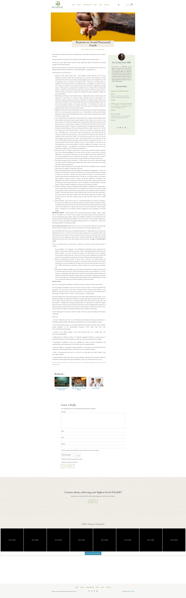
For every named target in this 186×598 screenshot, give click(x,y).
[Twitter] (120, 127)
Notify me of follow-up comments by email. (72, 459)
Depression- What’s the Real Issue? (61, 388)
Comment (63, 411)
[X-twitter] (91, 591)
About (79, 4)
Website (63, 444)
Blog (95, 4)
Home (73, 4)
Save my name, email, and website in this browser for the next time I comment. (80, 450)
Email (62, 437)
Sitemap (75, 591)
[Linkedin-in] (125, 127)
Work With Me (87, 4)
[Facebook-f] (117, 127)
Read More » (113, 100)
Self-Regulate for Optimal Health (79, 388)
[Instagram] (123, 127)
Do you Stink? (96, 388)
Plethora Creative (131, 591)
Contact (106, 4)
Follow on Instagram (93, 553)
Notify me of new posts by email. (70, 462)
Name (63, 431)
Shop (100, 4)
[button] (118, 5)
